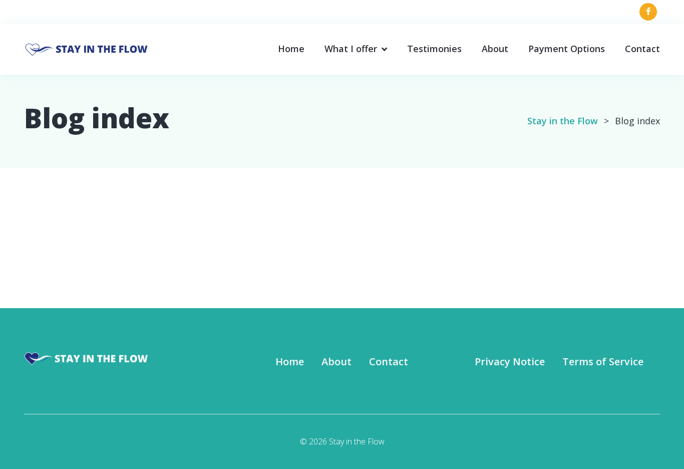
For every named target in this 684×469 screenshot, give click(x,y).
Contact (642, 49)
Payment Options (566, 49)
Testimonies (434, 49)
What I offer (350, 49)
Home (291, 49)
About (495, 49)
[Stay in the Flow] (86, 48)
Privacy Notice (510, 361)
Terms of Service (602, 361)
